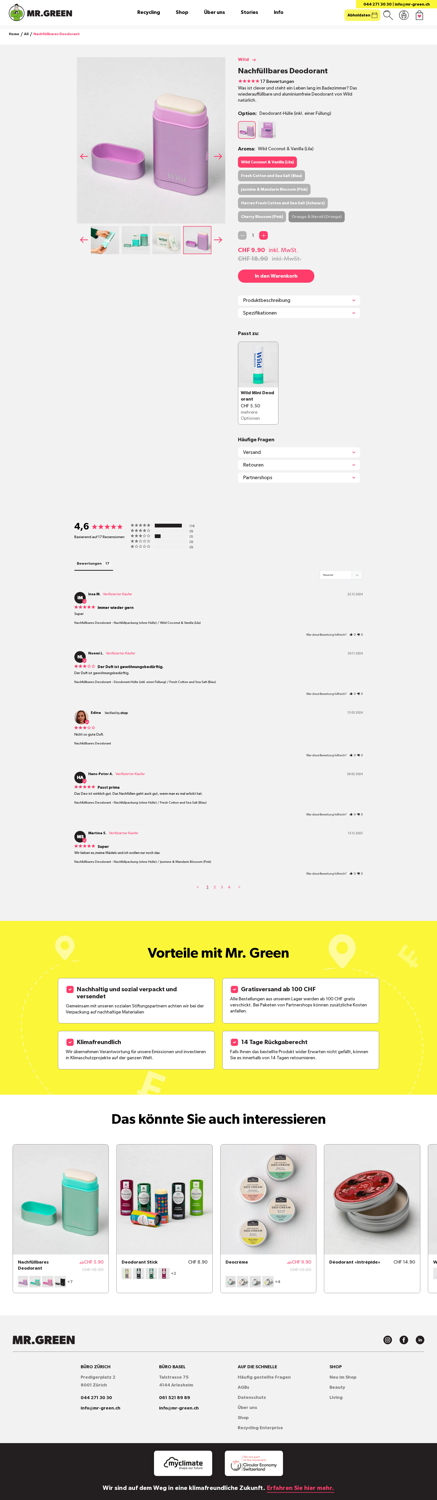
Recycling (148, 12)
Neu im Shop (343, 1377)
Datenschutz (252, 1397)
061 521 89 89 (174, 1398)
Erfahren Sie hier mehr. (300, 1488)
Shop (182, 12)
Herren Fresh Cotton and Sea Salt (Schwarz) (283, 203)
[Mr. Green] (40, 12)
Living (336, 1397)
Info (278, 12)
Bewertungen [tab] (89, 563)
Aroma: (276, 148)
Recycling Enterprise (260, 1428)
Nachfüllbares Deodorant (92, 623)
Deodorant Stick (140, 1262)
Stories (249, 12)
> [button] (239, 887)
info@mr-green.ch (412, 4)
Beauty (337, 1387)
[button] (219, 156)
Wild (243, 59)
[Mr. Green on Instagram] (387, 1340)
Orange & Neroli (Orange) (317, 217)
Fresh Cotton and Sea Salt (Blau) (271, 176)
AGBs (243, 1387)
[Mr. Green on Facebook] (404, 1340)
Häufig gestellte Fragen (264, 1377)
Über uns (214, 12)
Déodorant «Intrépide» (354, 1262)
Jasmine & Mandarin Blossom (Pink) (274, 189)
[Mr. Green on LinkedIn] (420, 1340)
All (26, 34)
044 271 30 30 (377, 4)
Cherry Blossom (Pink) (262, 217)
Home (14, 34)
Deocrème (237, 1262)
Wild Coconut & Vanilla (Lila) (267, 162)
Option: (284, 113)
